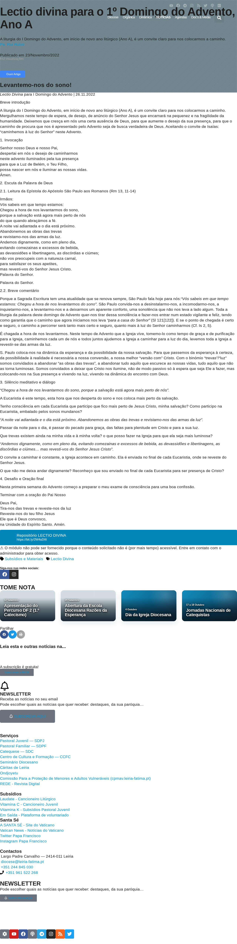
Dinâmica (145, 17)
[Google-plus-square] (219, 5)
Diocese (113, 17)
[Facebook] (178, 5)
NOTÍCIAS (163, 17)
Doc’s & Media (200, 17)
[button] (219, 18)
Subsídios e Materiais (24, 559)
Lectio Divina (62, 559)
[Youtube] (171, 5)
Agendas (181, 17)
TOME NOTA (17, 587)
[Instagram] (192, 5)
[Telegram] (185, 5)
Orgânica (129, 17)
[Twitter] (205, 5)
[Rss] (199, 5)
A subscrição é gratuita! (19, 667)
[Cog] (4, 934)
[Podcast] (212, 5)
